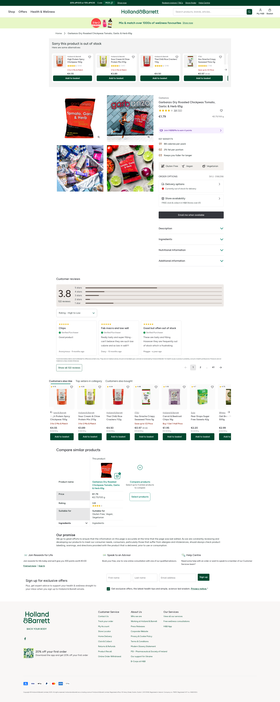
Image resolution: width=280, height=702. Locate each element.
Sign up (204, 577)
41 (213, 367)
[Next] (225, 69)
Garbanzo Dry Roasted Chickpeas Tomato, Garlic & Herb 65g (106, 485)
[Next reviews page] (220, 367)
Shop (11, 11)
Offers (23, 11)
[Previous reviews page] (186, 367)
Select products (139, 496)
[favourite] (89, 57)
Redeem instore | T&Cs (172, 3)
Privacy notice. (199, 588)
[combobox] (210, 11)
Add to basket (72, 78)
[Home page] (140, 12)
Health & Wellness (42, 11)
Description (165, 228)
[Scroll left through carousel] (51, 412)
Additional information (172, 260)
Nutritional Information (172, 250)
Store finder (190, 3)
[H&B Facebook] (25, 638)
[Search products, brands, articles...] (250, 11)
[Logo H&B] (140, 13)
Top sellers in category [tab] (89, 381)
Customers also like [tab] (60, 381)
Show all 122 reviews (69, 367)
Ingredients (165, 239)
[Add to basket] (117, 475)
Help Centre (204, 3)
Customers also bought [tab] (118, 381)
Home (58, 33)
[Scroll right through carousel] (228, 412)
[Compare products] (140, 467)
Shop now (122, 3)
